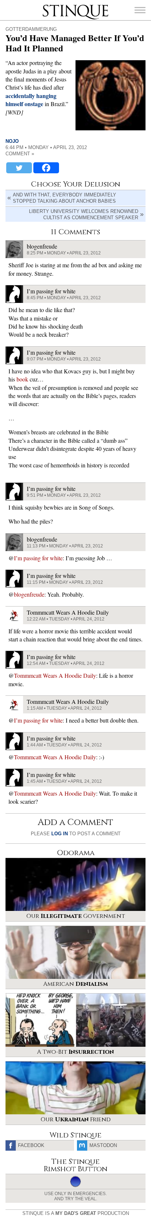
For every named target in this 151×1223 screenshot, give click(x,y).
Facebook (31, 1145)
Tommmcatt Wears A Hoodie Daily (55, 675)
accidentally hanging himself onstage (30, 99)
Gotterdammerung (31, 29)
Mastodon (103, 1145)
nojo (12, 141)
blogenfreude (29, 594)
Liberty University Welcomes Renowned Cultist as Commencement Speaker (83, 214)
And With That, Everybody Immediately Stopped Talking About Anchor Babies (64, 198)
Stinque (49, 5)
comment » (19, 153)
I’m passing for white (38, 558)
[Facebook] (46, 167)
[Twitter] (19, 167)
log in (59, 833)
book (22, 379)
